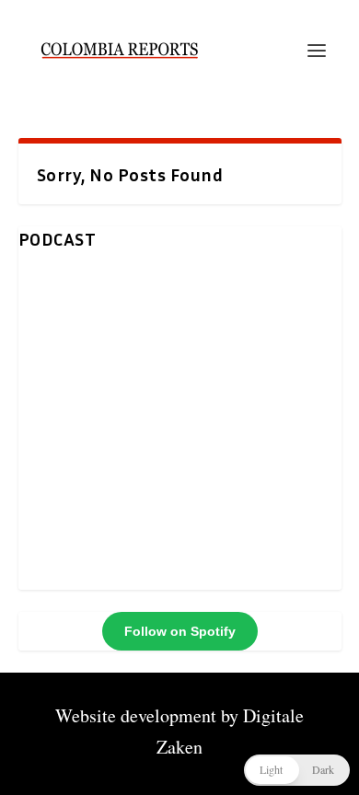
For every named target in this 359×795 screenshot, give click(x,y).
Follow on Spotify (180, 631)
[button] (297, 770)
